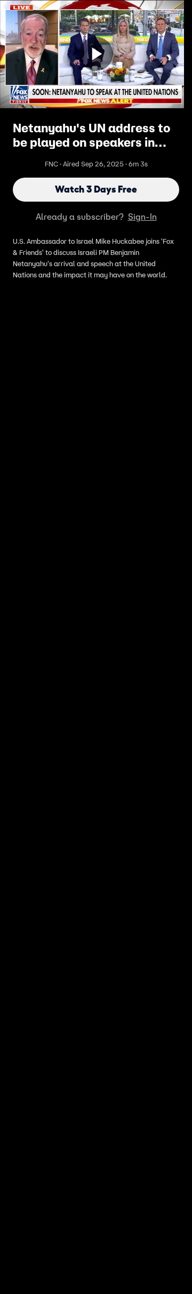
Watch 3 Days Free (96, 189)
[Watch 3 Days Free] (96, 54)
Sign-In (142, 216)
